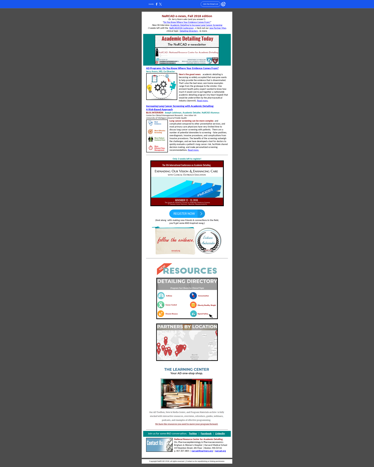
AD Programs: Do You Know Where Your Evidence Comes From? (182, 68)
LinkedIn (220, 433)
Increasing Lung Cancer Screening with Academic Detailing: (180, 106)
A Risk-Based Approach (159, 109)
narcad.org (220, 451)
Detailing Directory (189, 31)
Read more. (202, 101)
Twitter (193, 433)
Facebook (206, 433)
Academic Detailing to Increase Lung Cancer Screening (196, 25)
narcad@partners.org (202, 451)
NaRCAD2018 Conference (181, 28)
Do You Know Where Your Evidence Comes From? (187, 22)
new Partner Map (217, 28)
